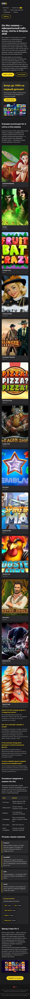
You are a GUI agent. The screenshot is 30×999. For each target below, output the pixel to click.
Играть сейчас (7, 74)
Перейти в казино (15, 978)
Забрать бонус (10, 100)
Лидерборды (6, 12)
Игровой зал (17, 7)
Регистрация (21, 74)
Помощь (15, 12)
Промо (5, 10)
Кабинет (6, 16)
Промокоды (6, 7)
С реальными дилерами (16, 10)
